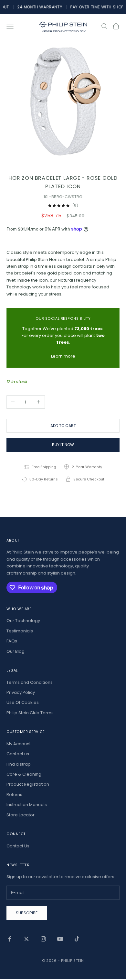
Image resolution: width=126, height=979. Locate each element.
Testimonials (19, 631)
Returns (14, 794)
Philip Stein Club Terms (30, 713)
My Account (18, 744)
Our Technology (23, 621)
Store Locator (20, 815)
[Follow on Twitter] (26, 939)
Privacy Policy (20, 692)
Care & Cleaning (23, 774)
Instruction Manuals (26, 804)
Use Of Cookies (22, 702)
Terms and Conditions (29, 682)
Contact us (17, 754)
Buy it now (63, 444)
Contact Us (17, 846)
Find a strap (18, 764)
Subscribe (26, 913)
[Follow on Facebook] (9, 939)
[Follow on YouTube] (60, 939)
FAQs (11, 641)
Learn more (63, 356)
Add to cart (63, 425)
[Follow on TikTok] (77, 939)
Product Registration (27, 784)
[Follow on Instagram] (43, 939)
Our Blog (15, 651)
